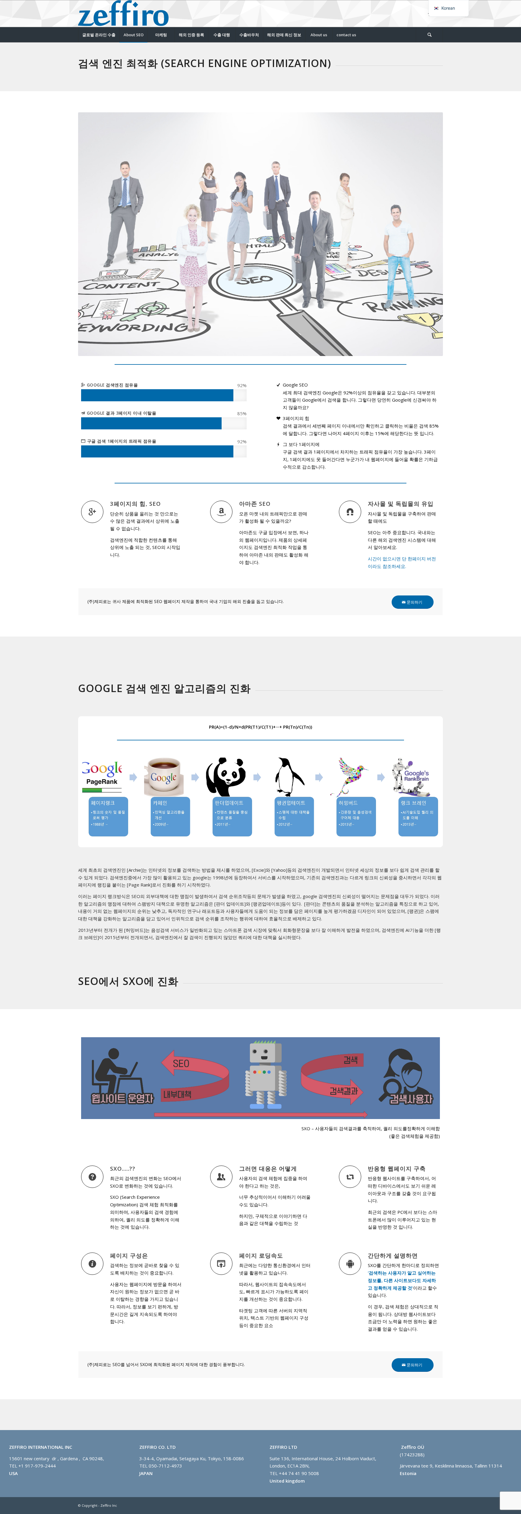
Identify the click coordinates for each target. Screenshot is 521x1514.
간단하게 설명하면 (393, 1255)
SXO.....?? (122, 1168)
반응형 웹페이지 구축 (397, 1168)
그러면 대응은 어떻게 (268, 1168)
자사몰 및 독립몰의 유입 (401, 503)
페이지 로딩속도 (261, 1255)
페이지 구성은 (129, 1255)
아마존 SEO (254, 503)
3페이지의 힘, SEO (135, 503)
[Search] (429, 34)
